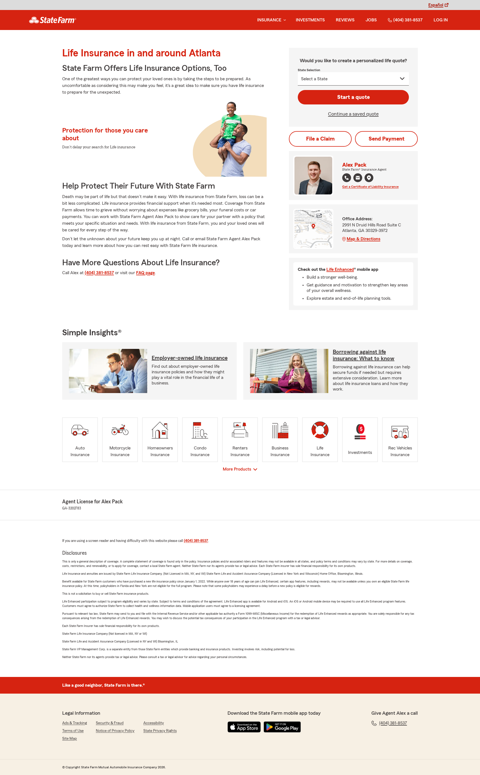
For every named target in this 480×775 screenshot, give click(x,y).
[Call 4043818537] (346, 177)
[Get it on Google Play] (282, 726)
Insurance (269, 20)
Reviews (345, 20)
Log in (441, 20)
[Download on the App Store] (244, 726)
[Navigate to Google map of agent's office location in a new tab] (368, 177)
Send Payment (386, 139)
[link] (53, 20)
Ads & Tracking (74, 723)
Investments (310, 20)
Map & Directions (363, 239)
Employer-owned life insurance (190, 358)
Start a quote (353, 97)
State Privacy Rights (160, 731)
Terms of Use (73, 731)
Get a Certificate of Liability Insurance (370, 186)
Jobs (371, 20)
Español (435, 5)
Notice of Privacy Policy (115, 731)
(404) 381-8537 (407, 20)
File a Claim (320, 139)
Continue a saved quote (353, 113)
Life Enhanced (340, 269)
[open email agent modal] (357, 178)
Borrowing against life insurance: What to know (363, 355)
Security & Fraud (110, 723)
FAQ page (145, 273)
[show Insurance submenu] (283, 20)
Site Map (69, 739)
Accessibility (153, 723)
